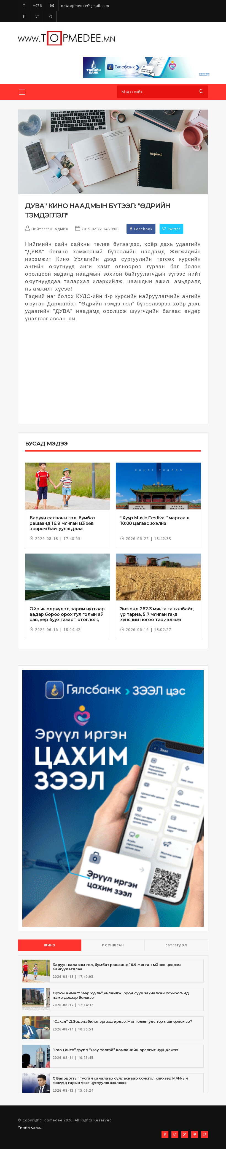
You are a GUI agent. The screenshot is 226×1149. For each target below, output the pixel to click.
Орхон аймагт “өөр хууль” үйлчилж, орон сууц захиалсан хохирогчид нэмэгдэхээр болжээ (121, 995)
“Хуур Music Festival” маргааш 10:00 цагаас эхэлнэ (154, 520)
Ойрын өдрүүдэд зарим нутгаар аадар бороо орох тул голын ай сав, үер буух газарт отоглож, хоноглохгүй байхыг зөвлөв (67, 616)
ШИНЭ (49, 945)
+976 (37, 5)
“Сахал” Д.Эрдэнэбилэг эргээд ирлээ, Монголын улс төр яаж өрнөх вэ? (122, 1021)
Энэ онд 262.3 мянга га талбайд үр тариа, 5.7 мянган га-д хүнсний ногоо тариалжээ (157, 614)
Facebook (143, 228)
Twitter (173, 228)
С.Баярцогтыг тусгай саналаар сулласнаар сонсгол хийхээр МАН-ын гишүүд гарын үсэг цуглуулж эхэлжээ (120, 1080)
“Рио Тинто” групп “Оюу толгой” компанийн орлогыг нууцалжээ (115, 1050)
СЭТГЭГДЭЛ (176, 945)
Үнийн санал (30, 1127)
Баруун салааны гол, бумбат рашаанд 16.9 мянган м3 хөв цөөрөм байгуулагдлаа (62, 523)
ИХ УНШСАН (113, 945)
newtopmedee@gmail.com (84, 5)
